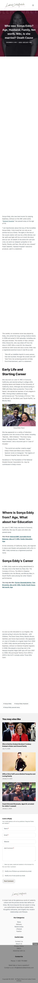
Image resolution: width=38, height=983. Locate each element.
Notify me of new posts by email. (15, 875)
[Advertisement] (19, 137)
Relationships (19, 927)
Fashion (19, 931)
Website (6, 841)
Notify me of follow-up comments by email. (18, 871)
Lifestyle (19, 929)
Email (6, 835)
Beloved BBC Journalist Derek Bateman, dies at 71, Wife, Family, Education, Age (17, 539)
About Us (19, 944)
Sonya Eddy (7, 703)
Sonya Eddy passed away (11, 707)
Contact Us (19, 941)
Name (6, 828)
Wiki (30, 42)
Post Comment (9, 881)
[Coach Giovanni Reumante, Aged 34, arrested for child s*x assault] (19, 791)
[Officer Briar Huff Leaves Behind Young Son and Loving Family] (19, 761)
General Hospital (8, 221)
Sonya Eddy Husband (21, 703)
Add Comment (9, 848)
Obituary (25, 42)
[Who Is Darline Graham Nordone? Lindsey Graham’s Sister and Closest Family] (19, 731)
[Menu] (33, 5)
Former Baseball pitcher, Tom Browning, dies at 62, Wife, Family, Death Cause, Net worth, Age (19, 585)
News (20, 42)
